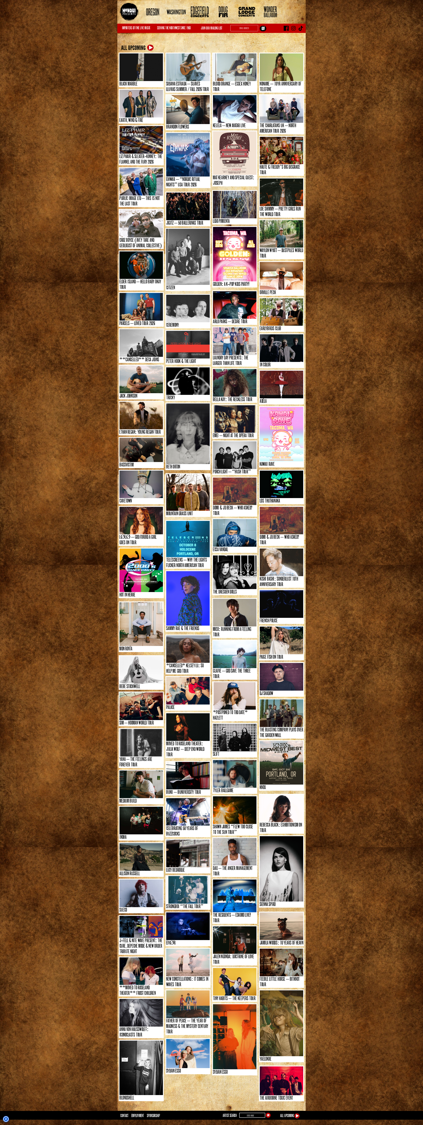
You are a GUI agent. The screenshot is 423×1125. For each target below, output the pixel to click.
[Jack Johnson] (141, 379)
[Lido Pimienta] (234, 205)
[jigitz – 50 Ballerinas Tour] (188, 206)
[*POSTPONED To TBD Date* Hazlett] (234, 696)
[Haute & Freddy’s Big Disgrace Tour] (281, 150)
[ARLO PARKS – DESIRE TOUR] (234, 305)
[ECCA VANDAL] (234, 533)
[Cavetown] (141, 484)
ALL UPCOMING (134, 48)
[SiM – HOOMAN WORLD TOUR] (141, 706)
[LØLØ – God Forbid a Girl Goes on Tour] (141, 520)
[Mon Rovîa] (141, 624)
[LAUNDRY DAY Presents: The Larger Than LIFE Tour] (234, 341)
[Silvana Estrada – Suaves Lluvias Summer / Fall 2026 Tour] (188, 67)
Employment (137, 1115)
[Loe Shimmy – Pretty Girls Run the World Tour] (281, 192)
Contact (124, 1115)
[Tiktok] (300, 28)
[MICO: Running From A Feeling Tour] (234, 612)
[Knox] (281, 763)
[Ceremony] (188, 308)
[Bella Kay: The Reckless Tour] (234, 383)
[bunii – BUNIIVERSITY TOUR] (188, 776)
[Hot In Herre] (141, 570)
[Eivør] (188, 926)
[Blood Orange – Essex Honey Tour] (234, 67)
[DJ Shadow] (281, 677)
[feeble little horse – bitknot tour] (281, 962)
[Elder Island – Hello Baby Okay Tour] (141, 265)
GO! (268, 1115)
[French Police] (281, 604)
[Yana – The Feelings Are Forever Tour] (141, 743)
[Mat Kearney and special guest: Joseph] (234, 153)
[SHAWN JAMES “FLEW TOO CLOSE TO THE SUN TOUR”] (234, 810)
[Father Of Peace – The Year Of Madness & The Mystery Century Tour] (188, 1004)
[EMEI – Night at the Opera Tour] (234, 419)
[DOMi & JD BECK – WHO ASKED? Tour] (234, 491)
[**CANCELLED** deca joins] (141, 343)
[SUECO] (141, 893)
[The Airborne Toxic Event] (281, 1080)
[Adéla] (281, 384)
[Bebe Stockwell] (141, 670)
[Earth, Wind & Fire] (141, 103)
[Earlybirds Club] (281, 312)
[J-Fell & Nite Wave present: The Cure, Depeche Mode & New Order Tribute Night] (141, 927)
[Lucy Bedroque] (188, 853)
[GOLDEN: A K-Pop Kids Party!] (234, 254)
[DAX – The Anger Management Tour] (234, 852)
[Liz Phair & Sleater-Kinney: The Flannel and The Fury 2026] (141, 140)
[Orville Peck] (281, 276)
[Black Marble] (141, 67)
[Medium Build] (141, 784)
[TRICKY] (188, 381)
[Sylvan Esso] (234, 1036)
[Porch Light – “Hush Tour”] (234, 455)
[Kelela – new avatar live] (234, 109)
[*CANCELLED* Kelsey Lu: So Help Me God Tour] (188, 649)
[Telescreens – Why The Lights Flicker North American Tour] (188, 539)
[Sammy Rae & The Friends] (188, 598)
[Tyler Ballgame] (234, 774)
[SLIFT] (234, 737)
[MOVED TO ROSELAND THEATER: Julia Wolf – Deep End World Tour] (188, 727)
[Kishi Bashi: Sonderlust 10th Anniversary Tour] (281, 562)
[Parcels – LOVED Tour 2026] (141, 307)
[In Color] (281, 348)
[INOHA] (141, 820)
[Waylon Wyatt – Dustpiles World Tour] (281, 234)
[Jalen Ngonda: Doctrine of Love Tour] (234, 940)
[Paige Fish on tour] (281, 640)
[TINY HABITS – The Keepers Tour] (234, 982)
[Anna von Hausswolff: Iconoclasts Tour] (141, 1013)
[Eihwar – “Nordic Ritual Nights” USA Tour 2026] (188, 154)
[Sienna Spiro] (281, 869)
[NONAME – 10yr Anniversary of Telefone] (281, 67)
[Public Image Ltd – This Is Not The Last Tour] (141, 182)
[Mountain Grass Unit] (188, 492)
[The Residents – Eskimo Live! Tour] (234, 896)
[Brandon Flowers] (188, 109)
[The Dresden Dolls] (234, 572)
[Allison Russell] (141, 857)
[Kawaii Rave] (281, 434)
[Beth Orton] (188, 433)
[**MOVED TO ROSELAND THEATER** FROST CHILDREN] (141, 971)
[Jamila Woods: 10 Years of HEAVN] (281, 926)
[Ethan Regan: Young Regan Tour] (141, 415)
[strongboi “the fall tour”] (188, 890)
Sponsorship (153, 1115)
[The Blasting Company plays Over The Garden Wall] (281, 713)
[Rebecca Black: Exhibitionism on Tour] (281, 808)
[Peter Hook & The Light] (188, 344)
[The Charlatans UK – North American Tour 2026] (281, 109)
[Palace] (188, 691)
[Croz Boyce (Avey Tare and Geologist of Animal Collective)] (141, 223)
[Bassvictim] (141, 450)
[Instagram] (293, 28)
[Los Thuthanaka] (281, 484)
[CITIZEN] (188, 257)
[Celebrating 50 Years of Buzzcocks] (188, 812)
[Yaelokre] (281, 1023)
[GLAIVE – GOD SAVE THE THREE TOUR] (234, 654)
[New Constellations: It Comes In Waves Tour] (188, 962)
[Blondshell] (141, 1068)
